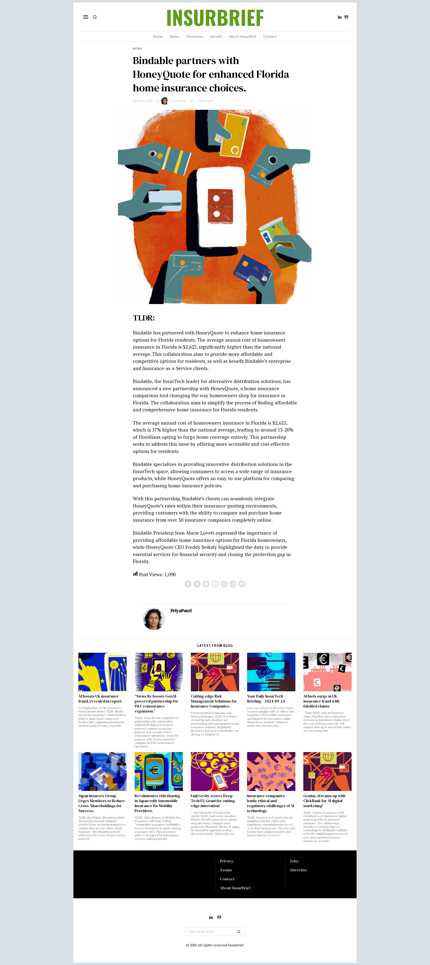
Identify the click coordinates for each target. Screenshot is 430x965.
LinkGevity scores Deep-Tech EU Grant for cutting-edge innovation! (213, 800)
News (138, 48)
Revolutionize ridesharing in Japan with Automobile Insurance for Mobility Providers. (157, 803)
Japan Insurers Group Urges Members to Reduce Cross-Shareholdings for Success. (101, 803)
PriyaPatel (178, 101)
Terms (226, 870)
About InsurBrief (235, 888)
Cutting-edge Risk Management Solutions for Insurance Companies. (214, 701)
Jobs (294, 861)
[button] (239, 932)
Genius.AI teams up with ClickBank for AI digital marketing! (324, 800)
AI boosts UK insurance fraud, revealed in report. (100, 699)
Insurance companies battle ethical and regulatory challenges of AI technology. (270, 803)
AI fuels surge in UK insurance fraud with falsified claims (321, 701)
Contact (227, 879)
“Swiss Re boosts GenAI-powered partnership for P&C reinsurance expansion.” (156, 704)
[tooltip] (340, 17)
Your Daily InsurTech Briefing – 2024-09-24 (266, 699)
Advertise (298, 870)
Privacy (227, 861)
